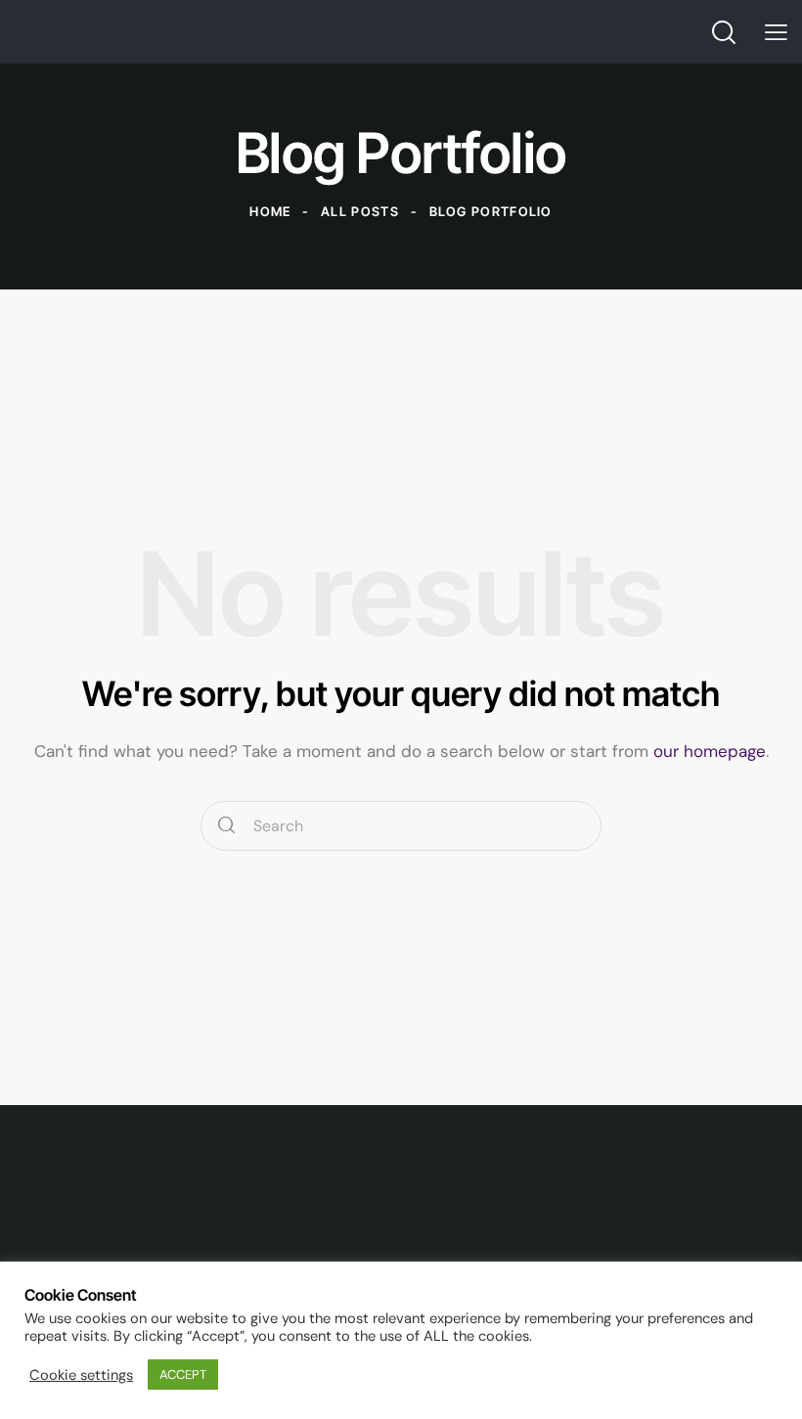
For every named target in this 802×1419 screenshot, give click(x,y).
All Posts (360, 211)
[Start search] (226, 826)
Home (269, 211)
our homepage (709, 751)
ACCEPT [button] (182, 1374)
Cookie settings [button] (81, 1375)
